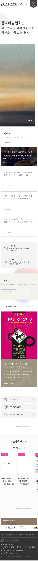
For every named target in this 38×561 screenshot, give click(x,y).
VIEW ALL (8, 143)
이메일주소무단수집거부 (29, 535)
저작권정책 (9, 535)
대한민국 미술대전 (12, 306)
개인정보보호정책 (17, 535)
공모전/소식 (15, 448)
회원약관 (3, 535)
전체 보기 (19, 426)
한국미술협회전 (27, 306)
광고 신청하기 (9, 292)
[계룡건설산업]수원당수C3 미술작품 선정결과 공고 (8, 479)
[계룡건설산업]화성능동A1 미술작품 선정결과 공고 (25, 479)
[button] (29, 120)
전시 (25, 448)
